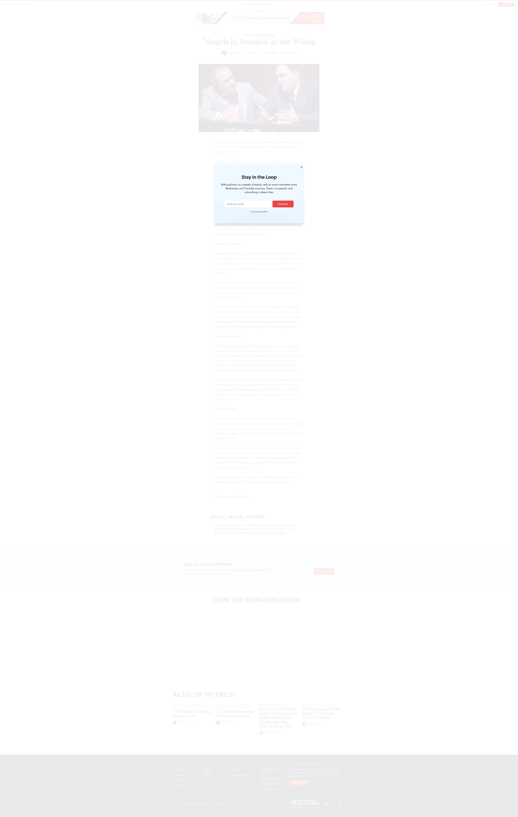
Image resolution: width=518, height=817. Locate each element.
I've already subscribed (259, 212)
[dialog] (259, 408)
